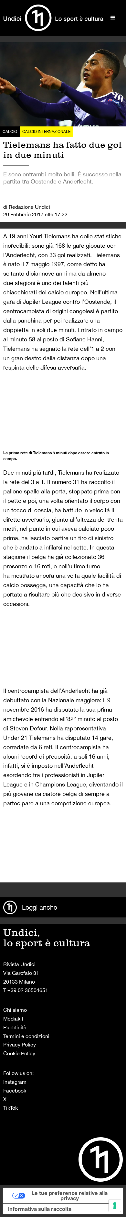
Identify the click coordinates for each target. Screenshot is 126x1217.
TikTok (10, 1108)
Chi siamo (15, 1010)
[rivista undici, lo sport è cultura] (53, 17)
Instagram (14, 1082)
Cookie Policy (19, 1053)
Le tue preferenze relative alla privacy (70, 1195)
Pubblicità (14, 1027)
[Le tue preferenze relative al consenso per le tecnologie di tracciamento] (115, 1205)
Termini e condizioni (26, 1036)
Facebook (14, 1090)
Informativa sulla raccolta (39, 1209)
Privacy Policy (19, 1044)
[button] (113, 18)
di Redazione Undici (26, 207)
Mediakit (13, 1019)
